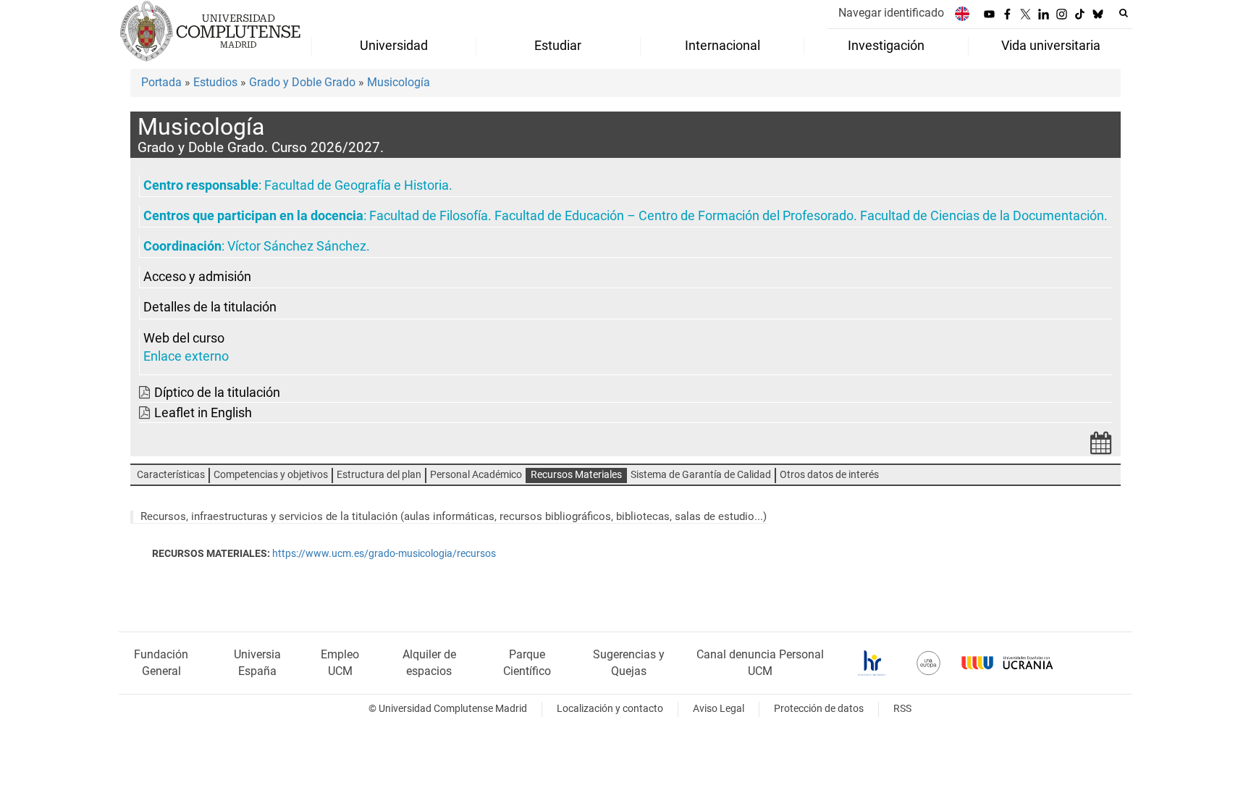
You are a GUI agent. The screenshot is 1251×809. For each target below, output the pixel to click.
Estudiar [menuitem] (557, 45)
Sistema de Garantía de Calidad (701, 475)
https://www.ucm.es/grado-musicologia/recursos (384, 554)
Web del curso (183, 338)
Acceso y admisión (197, 276)
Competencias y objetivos (271, 475)
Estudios (215, 82)
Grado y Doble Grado (302, 82)
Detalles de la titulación (210, 307)
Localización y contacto (610, 709)
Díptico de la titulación (217, 392)
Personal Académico (476, 475)
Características (171, 475)
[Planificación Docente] (1101, 447)
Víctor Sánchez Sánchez (296, 246)
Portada (161, 82)
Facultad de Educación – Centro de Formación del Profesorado (674, 216)
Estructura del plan (379, 475)
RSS (902, 709)
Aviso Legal (718, 709)
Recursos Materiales (576, 475)
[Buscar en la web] (1123, 13)
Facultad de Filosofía (428, 216)
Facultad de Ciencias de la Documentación (982, 216)
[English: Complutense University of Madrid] (962, 13)
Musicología (398, 82)
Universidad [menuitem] (394, 45)
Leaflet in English (203, 413)
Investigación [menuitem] (886, 45)
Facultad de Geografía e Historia (356, 185)
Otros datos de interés (829, 475)
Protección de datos (819, 709)
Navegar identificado (891, 13)
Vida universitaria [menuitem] (1050, 45)
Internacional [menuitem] (722, 45)
